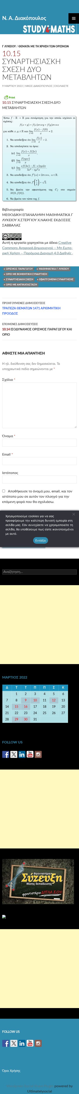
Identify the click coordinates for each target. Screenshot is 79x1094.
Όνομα (8, 436)
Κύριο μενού (73, 18)
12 (54, 700)
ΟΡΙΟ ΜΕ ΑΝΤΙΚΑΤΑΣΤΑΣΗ (21, 284)
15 (16, 706)
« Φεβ (7, 725)
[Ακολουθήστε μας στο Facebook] (5, 754)
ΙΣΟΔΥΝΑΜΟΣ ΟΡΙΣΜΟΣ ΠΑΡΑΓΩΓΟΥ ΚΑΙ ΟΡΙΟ (37, 329)
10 (35, 700)
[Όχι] (73, 514)
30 (25, 719)
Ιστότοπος (10, 473)
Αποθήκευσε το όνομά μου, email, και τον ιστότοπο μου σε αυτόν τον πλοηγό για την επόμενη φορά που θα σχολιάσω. (37, 497)
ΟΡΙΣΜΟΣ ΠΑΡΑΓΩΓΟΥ (19, 269)
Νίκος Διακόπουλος (38, 86)
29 (16, 719)
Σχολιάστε (61, 86)
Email (7, 454)
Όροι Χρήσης (11, 1071)
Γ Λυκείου (9, 46)
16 (25, 706)
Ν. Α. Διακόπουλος (24, 18)
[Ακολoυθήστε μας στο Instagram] (38, 754)
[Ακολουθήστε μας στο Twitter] (13, 754)
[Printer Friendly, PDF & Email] (9, 97)
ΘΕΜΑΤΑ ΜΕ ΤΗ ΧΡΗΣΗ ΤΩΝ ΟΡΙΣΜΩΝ (43, 46)
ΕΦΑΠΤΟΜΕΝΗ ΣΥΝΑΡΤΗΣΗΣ (56, 279)
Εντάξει (40, 540)
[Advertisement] (39, 624)
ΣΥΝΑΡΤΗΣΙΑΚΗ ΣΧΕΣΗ (19, 279)
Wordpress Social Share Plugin (30, 1086)
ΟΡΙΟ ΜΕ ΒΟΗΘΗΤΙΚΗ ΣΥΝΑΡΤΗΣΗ (26, 274)
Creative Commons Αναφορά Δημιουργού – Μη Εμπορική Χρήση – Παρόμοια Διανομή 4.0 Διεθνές (37, 248)
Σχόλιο (8, 379)
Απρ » (72, 725)
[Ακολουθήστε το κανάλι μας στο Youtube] (30, 754)
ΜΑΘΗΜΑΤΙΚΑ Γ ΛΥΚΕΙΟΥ (54, 269)
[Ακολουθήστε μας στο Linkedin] (21, 754)
